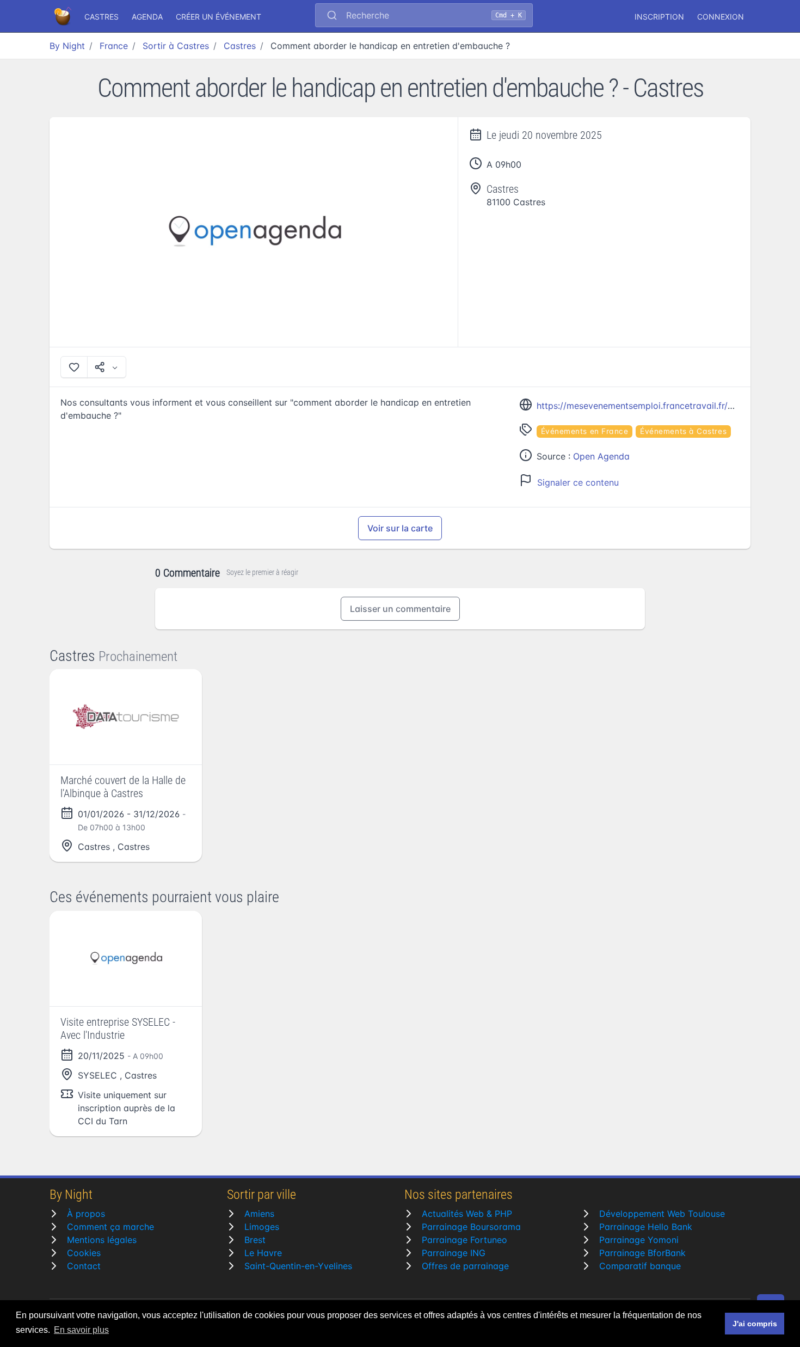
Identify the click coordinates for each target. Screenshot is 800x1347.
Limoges (261, 1226)
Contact (84, 1265)
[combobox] (424, 16)
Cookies (84, 1252)
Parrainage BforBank (642, 1252)
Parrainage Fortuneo (464, 1239)
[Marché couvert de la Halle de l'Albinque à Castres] (126, 716)
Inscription (659, 16)
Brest (255, 1239)
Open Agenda (601, 456)
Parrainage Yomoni (639, 1239)
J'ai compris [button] (755, 1323)
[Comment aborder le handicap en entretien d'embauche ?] (254, 232)
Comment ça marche (110, 1226)
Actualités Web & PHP (467, 1213)
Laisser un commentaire (400, 608)
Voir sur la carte (400, 528)
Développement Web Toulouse (662, 1213)
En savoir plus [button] (81, 1329)
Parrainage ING (453, 1252)
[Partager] (106, 367)
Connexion (720, 16)
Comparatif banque (640, 1265)
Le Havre (263, 1252)
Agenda (147, 16)
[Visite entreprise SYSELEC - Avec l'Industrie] (126, 958)
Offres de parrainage (465, 1265)
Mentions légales (102, 1239)
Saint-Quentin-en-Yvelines (298, 1265)
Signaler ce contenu (578, 482)
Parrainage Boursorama (471, 1226)
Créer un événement (218, 16)
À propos (86, 1213)
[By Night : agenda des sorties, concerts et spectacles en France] (64, 16)
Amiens (259, 1213)
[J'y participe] (74, 367)
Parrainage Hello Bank (645, 1226)
